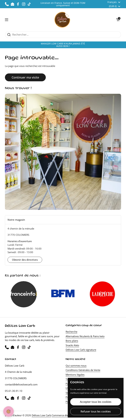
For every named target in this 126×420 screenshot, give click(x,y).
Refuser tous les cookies (96, 411)
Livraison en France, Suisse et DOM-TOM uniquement (63, 4)
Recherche (71, 331)
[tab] (63, 219)
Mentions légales (75, 374)
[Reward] (8, 411)
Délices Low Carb (41, 415)
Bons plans (72, 340)
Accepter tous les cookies (95, 402)
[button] (118, 19)
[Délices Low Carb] (62, 19)
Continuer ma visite (25, 77)
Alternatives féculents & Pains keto (85, 336)
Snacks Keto (72, 345)
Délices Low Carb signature (81, 349)
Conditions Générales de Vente (83, 370)
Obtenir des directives (25, 259)
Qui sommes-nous (76, 365)
